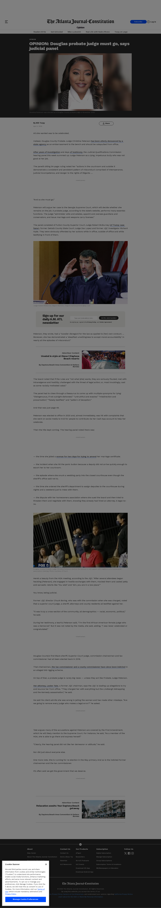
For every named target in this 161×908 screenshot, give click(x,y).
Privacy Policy (10, 894)
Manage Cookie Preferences (25, 899)
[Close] (46, 864)
